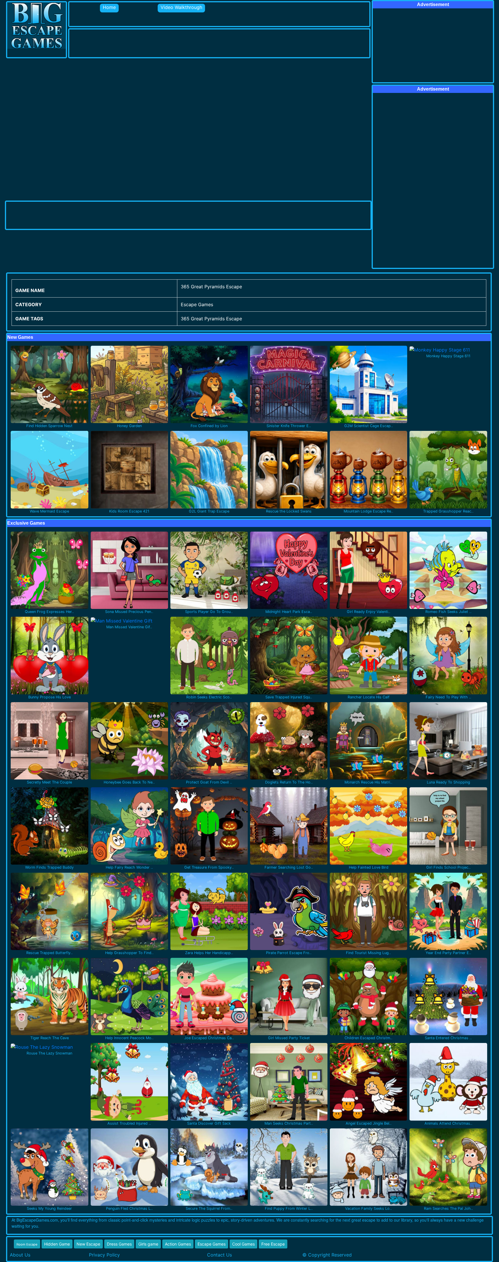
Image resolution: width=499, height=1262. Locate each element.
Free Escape (273, 1244)
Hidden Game (57, 1244)
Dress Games (119, 1244)
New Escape (88, 1244)
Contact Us (219, 1255)
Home (109, 7)
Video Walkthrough (181, 7)
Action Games (178, 1244)
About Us (20, 1255)
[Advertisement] (174, 42)
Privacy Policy (104, 1255)
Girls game (148, 1244)
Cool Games (243, 1244)
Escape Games (212, 1244)
